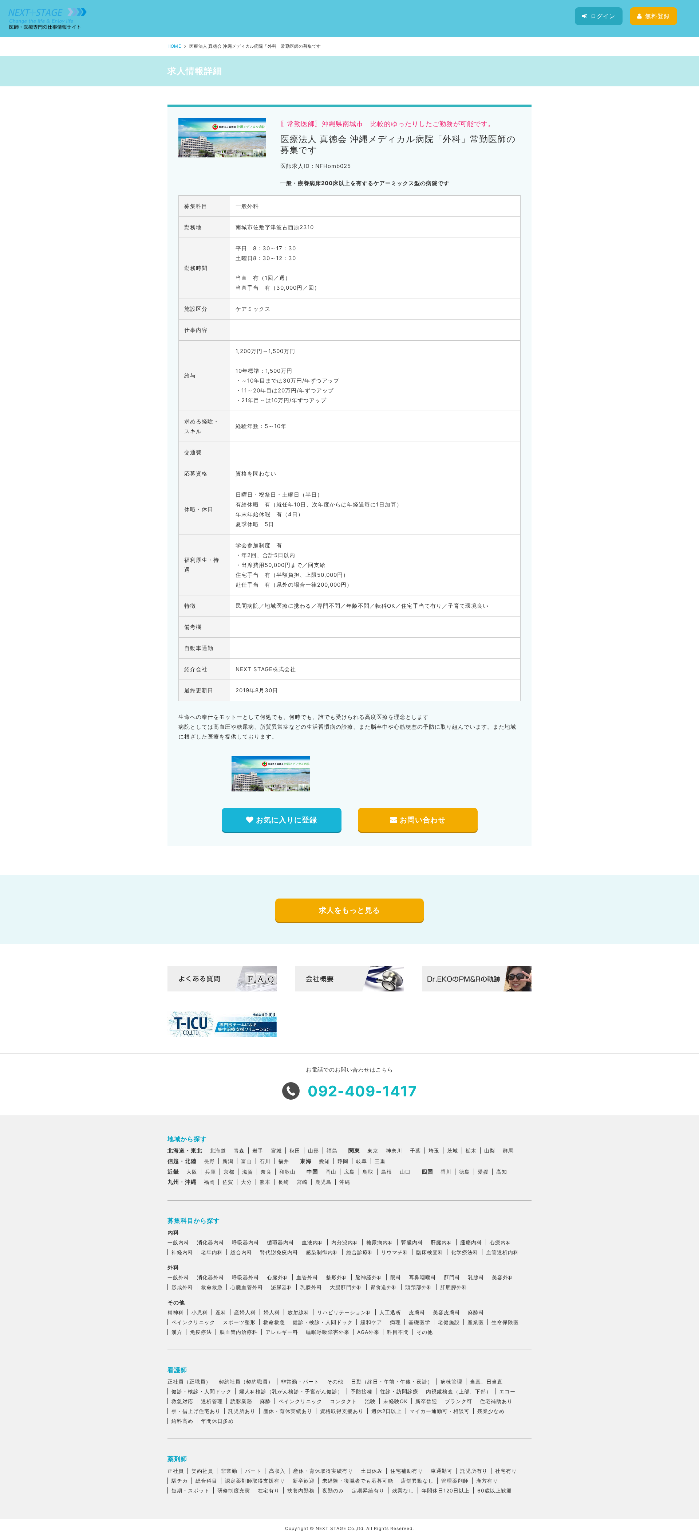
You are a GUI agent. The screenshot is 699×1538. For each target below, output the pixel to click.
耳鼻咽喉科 (422, 1277)
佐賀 (227, 1182)
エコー (507, 1391)
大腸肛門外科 (346, 1287)
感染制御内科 (322, 1252)
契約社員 (202, 1471)
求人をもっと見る (349, 910)
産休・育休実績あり (287, 1411)
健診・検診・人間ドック (323, 1322)
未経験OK (395, 1401)
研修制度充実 (233, 1490)
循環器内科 (280, 1242)
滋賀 (247, 1172)
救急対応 (182, 1401)
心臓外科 (278, 1277)
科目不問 (398, 1332)
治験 (370, 1401)
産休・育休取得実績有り (323, 1471)
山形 (313, 1150)
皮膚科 (417, 1312)
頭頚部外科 (419, 1287)
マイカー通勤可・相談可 (440, 1411)
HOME (174, 46)
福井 (283, 1161)
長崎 (283, 1182)
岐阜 (361, 1161)
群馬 (508, 1150)
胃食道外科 (384, 1287)
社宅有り (506, 1471)
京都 (229, 1172)
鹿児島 (323, 1182)
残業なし (403, 1490)
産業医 (475, 1322)
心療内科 (501, 1242)
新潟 (227, 1161)
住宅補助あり (496, 1401)
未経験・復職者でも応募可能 (357, 1481)
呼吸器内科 (245, 1242)
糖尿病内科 (380, 1242)
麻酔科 (476, 1312)
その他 (424, 1332)
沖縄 (344, 1182)
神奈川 (394, 1150)
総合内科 (241, 1252)
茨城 (452, 1150)
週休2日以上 (386, 1411)
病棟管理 (451, 1381)
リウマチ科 (394, 1252)
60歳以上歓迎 (494, 1490)
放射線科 (298, 1312)
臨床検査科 (429, 1252)
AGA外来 (368, 1332)
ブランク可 (458, 1401)
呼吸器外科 (245, 1277)
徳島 (464, 1172)
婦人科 (272, 1312)
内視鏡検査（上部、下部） (458, 1391)
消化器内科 (210, 1242)
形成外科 (182, 1287)
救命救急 (212, 1287)
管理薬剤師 (455, 1481)
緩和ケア (371, 1322)
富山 (246, 1161)
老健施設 (449, 1322)
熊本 (265, 1182)
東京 (372, 1150)
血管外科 (307, 1277)
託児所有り (473, 1471)
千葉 (415, 1150)
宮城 (276, 1150)
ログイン (603, 16)
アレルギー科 (281, 1332)
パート (253, 1471)
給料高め (182, 1421)
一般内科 (178, 1242)
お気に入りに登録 (285, 819)
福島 (332, 1150)
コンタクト (343, 1401)
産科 (221, 1312)
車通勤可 (442, 1471)
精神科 (175, 1312)
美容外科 (503, 1277)
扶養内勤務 (301, 1490)
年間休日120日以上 (446, 1490)
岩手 (257, 1150)
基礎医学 (419, 1322)
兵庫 (210, 1172)
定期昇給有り (368, 1490)
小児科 (199, 1312)
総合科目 (206, 1481)
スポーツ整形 (239, 1322)
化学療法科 (464, 1252)
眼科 (395, 1277)
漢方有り (487, 1481)
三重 (380, 1161)
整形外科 (337, 1277)
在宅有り (269, 1490)
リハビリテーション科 (344, 1312)
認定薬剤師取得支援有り (255, 1481)
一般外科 (178, 1277)
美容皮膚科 (446, 1312)
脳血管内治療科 (239, 1332)
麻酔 (265, 1401)
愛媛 (483, 1172)
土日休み (372, 1471)
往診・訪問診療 (399, 1391)
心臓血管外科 (246, 1287)
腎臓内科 (412, 1242)
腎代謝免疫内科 (279, 1252)
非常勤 (229, 1471)
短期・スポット (190, 1490)
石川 (265, 1161)
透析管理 (212, 1401)
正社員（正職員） (189, 1381)
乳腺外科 (311, 1287)
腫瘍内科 (471, 1242)
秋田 (294, 1150)
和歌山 (287, 1172)
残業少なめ (491, 1411)
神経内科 (182, 1252)
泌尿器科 (282, 1287)
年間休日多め (217, 1421)
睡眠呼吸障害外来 (328, 1332)
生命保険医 (505, 1322)
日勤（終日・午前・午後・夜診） (392, 1381)
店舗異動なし (417, 1481)
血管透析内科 (502, 1252)
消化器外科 (210, 1277)
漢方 (176, 1332)
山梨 (489, 1150)
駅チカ (179, 1481)
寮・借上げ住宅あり (196, 1411)
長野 (209, 1161)
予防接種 (361, 1391)
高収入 (277, 1471)
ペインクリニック (193, 1322)
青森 (239, 1150)
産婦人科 (245, 1312)
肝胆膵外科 (453, 1287)
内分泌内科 (345, 1242)
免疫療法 (201, 1332)
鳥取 (368, 1172)
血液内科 (313, 1242)
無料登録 (657, 16)
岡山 (330, 1172)
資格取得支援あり (342, 1411)
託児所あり (242, 1411)
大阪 (191, 1172)
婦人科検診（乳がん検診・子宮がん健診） (291, 1391)
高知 (501, 1172)
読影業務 (241, 1401)
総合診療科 (360, 1252)
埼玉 (434, 1150)
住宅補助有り (406, 1471)
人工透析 (390, 1312)
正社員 (175, 1471)
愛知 (324, 1161)
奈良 (266, 1172)
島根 (386, 1172)
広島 (349, 1172)
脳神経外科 (369, 1277)
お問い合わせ (422, 819)
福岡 (209, 1182)
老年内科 (212, 1252)
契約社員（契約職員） (246, 1381)
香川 (446, 1172)
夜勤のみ (333, 1490)
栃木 (471, 1150)
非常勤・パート (300, 1381)
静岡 (342, 1161)
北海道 (218, 1150)
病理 (395, 1322)
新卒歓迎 (426, 1401)
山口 (405, 1172)
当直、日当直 (486, 1381)
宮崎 (302, 1182)
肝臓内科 (442, 1242)
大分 (246, 1182)
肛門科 (452, 1277)
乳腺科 (476, 1277)
